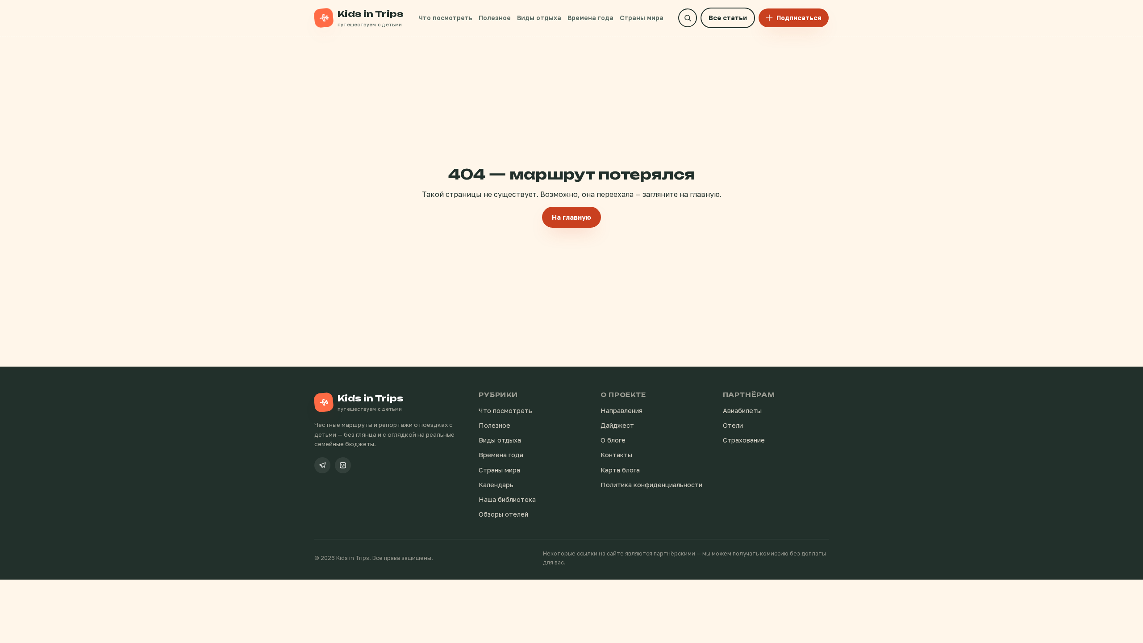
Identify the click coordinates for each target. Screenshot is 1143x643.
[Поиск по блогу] (687, 17)
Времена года (590, 17)
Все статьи (728, 17)
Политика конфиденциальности (651, 485)
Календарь (496, 485)
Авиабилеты (742, 410)
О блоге (613, 440)
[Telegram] (322, 465)
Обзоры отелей (503, 514)
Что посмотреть (445, 17)
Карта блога (620, 470)
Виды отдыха (539, 17)
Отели (733, 425)
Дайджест (617, 425)
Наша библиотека (507, 499)
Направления (621, 410)
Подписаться (799, 17)
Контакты (616, 455)
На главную (571, 217)
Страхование (744, 440)
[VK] (343, 465)
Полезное (495, 17)
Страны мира (641, 17)
